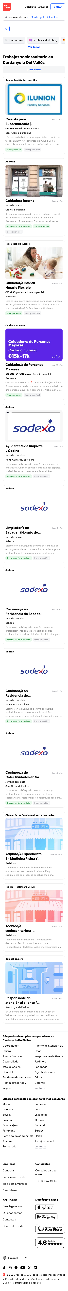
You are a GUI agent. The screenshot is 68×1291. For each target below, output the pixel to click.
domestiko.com (14, 958)
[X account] (29, 1267)
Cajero (7, 1050)
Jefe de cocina (12, 1066)
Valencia (8, 1109)
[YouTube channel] (22, 1267)
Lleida (38, 1135)
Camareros (16, 40)
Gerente (40, 1082)
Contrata (8, 1170)
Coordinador (11, 1045)
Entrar (58, 6)
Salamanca (10, 1119)
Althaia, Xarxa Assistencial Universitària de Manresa (29, 815)
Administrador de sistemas (13, 1083)
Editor (38, 1077)
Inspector (9, 1087)
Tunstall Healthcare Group (20, 886)
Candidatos (10, 1190)
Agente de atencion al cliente (48, 1046)
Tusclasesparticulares (17, 243)
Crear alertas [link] (34, 69)
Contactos (9, 1219)
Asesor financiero (13, 1056)
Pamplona (9, 1130)
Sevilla (7, 1114)
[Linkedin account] (35, 1267)
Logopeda (41, 1066)
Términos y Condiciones (44, 1279)
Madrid (7, 1104)
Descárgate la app (14, 1206)
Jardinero (40, 1061)
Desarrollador (11, 1061)
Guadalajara (10, 1125)
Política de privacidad (15, 1279)
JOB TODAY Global (46, 1181)
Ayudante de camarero (17, 1077)
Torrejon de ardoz (46, 1141)
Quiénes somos (12, 1212)
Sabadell (40, 1125)
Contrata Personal (36, 6)
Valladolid (41, 1114)
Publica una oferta (14, 1177)
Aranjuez (8, 1141)
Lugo (38, 1109)
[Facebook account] (16, 1267)
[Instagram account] (10, 1267)
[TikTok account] (4, 1267)
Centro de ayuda (13, 1226)
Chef (38, 1050)
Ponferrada (10, 1146)
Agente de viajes (45, 1072)
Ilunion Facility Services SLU (21, 79)
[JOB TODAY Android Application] (46, 1217)
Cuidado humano (15, 325)
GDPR (6, 1282)
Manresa (40, 1119)
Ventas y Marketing (45, 40)
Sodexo (9, 407)
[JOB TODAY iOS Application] (45, 1207)
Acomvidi (10, 161)
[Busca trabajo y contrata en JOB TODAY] (7, 7)
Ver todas (34, 46)
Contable (8, 1072)
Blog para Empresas (15, 1183)
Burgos (39, 1130)
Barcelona (41, 1104)
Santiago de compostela (18, 1135)
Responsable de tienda (49, 1056)
